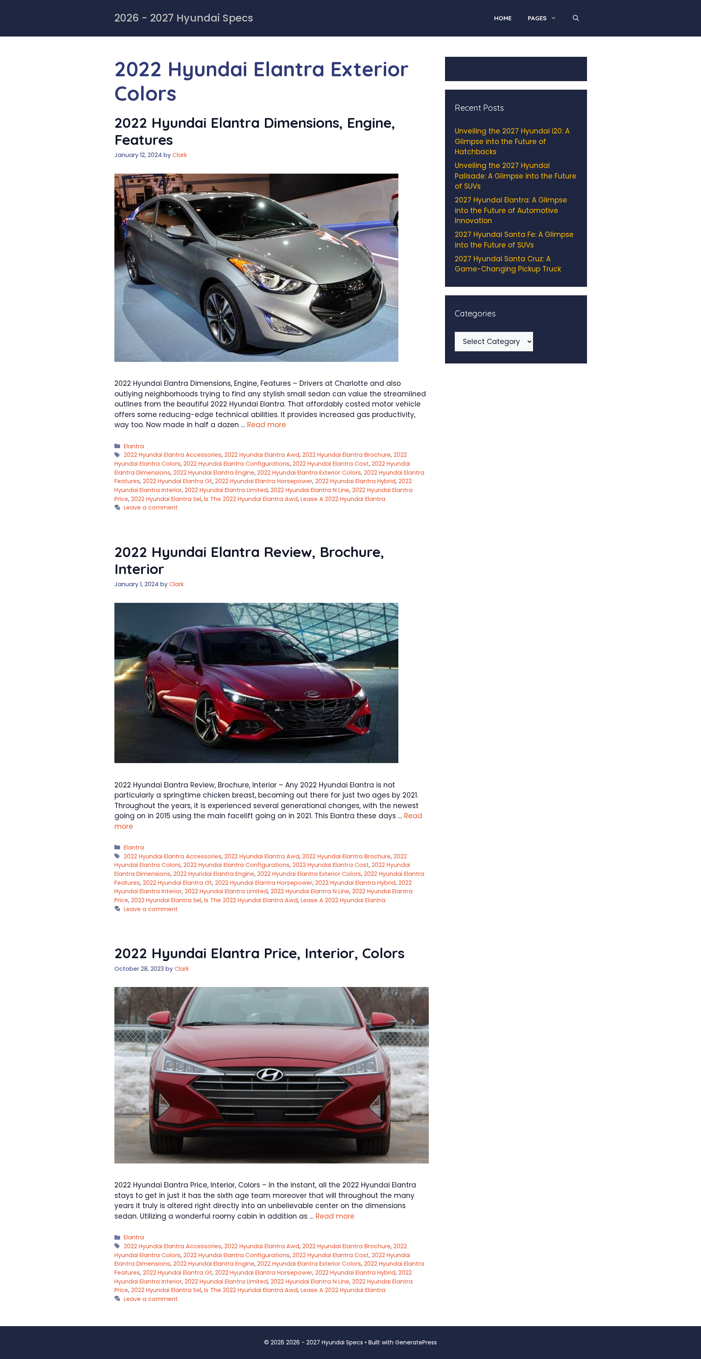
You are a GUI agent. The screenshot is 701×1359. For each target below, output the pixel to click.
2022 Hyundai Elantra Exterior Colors (309, 473)
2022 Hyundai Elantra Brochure (346, 455)
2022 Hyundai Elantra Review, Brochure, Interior (249, 560)
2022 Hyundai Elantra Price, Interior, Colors (259, 953)
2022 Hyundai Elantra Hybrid (355, 481)
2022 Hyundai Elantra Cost (330, 464)
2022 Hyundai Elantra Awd (261, 455)
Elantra (134, 446)
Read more (266, 425)
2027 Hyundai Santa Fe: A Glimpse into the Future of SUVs (514, 240)
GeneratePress (416, 1342)
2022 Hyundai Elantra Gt (177, 481)
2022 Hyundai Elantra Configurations (236, 464)
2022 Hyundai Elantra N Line (310, 490)
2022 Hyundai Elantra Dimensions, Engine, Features (254, 131)
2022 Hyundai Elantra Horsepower (263, 481)
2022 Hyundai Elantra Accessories (172, 455)
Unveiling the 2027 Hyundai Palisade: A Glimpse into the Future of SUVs (515, 176)
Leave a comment (151, 507)
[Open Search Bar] (576, 18)
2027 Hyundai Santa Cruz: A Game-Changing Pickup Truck (508, 264)
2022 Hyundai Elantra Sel (166, 499)
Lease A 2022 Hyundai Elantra (343, 499)
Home (503, 18)
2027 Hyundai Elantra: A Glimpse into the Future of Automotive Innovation (511, 210)
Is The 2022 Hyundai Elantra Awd (251, 499)
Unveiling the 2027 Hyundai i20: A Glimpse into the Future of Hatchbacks (512, 141)
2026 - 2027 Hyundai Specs (183, 18)
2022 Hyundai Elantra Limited (226, 490)
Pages (537, 18)
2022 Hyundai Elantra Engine (213, 473)
